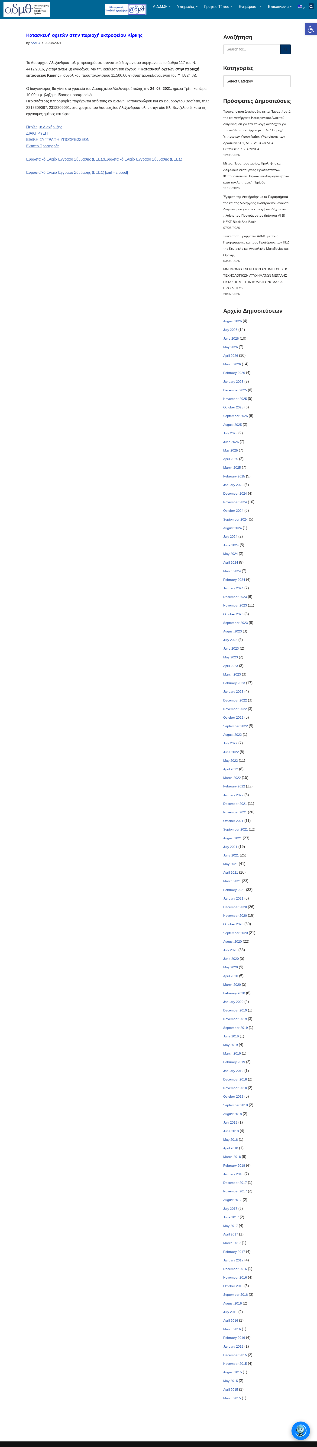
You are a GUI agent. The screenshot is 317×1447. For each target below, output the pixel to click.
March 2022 (232, 778)
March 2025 (232, 467)
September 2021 (235, 829)
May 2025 (230, 450)
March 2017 (232, 1243)
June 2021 (231, 855)
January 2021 (233, 898)
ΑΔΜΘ (35, 43)
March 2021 (232, 881)
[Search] (285, 49)
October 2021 (233, 821)
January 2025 (233, 485)
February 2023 (234, 683)
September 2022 (235, 726)
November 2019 (235, 1019)
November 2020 (235, 915)
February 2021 (234, 890)
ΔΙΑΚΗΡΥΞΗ (37, 133)
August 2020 (232, 941)
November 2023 (235, 605)
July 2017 (230, 1208)
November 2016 (235, 1277)
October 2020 (233, 924)
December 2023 (235, 597)
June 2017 (231, 1217)
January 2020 (233, 1002)
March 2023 (232, 674)
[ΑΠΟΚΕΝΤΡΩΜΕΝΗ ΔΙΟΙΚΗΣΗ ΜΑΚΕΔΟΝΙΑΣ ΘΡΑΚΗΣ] (26, 9)
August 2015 (232, 1372)
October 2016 (233, 1286)
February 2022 (234, 786)
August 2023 (232, 631)
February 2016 (234, 1338)
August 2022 (232, 734)
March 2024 (232, 571)
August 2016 (232, 1303)
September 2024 (235, 519)
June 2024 (231, 545)
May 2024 (230, 554)
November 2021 (235, 812)
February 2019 (234, 1062)
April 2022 (230, 769)
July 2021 (230, 847)
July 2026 (230, 330)
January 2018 (233, 1174)
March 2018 (232, 1157)
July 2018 (230, 1122)
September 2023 (235, 623)
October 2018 (233, 1096)
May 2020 (230, 967)
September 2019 (235, 1028)
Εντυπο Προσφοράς (42, 146)
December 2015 (235, 1355)
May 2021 (230, 864)
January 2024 (233, 588)
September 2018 (235, 1105)
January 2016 (233, 1346)
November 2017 (235, 1191)
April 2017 (230, 1234)
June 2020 (231, 958)
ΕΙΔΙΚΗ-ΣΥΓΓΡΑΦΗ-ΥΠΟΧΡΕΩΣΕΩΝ (58, 140)
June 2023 (231, 648)
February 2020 (234, 993)
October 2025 (233, 407)
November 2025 (235, 399)
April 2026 (230, 355)
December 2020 (235, 907)
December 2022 (235, 700)
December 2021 (235, 804)
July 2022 (230, 743)
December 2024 (235, 493)
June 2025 (231, 442)
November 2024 (235, 502)
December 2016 (235, 1269)
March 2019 (232, 1053)
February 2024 (234, 579)
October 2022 (233, 717)
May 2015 (230, 1381)
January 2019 (233, 1071)
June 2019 (231, 1036)
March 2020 (232, 984)
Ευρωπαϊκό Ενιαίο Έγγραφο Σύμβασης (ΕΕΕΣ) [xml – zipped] (77, 172)
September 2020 (235, 933)
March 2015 (232, 1398)
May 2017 (230, 1226)
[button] (311, 29)
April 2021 (230, 872)
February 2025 (234, 476)
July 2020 (230, 950)
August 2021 (232, 838)
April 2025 (230, 459)
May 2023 (230, 657)
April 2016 (230, 1320)
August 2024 (232, 528)
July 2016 (230, 1312)
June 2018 (231, 1131)
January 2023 (233, 691)
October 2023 (233, 614)
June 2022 (231, 752)
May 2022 (230, 760)
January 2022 (233, 795)
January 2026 (233, 381)
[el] (300, 6)
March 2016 (232, 1329)
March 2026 (232, 364)
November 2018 (235, 1088)
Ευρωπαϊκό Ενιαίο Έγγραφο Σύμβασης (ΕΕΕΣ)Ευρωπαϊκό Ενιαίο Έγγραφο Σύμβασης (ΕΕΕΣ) (104, 159)
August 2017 (232, 1200)
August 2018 (232, 1114)
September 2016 (235, 1294)
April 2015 (230, 1389)
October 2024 (233, 510)
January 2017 (233, 1260)
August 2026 (232, 321)
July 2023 (230, 640)
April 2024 (230, 562)
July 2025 (230, 433)
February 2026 (234, 373)
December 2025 (235, 390)
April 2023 (230, 666)
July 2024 (230, 536)
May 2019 (230, 1045)
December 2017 (235, 1183)
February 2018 (234, 1165)
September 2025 (235, 416)
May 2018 (230, 1139)
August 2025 (232, 425)
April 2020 (230, 976)
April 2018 (230, 1148)
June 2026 (231, 338)
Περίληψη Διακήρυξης (44, 127)
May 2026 (230, 347)
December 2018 (235, 1079)
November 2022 (235, 709)
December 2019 (235, 1010)
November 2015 (235, 1363)
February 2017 (234, 1252)
